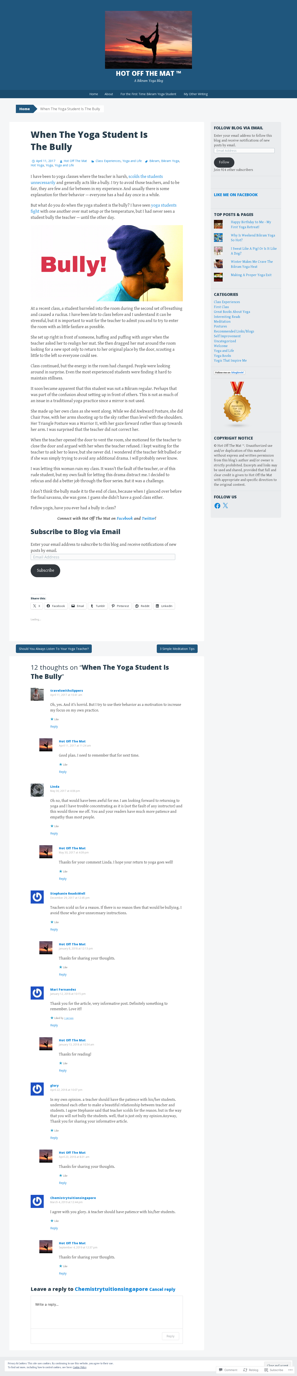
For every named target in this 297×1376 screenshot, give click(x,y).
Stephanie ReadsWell (67, 893)
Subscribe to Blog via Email (75, 531)
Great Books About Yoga (232, 312)
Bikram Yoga (170, 161)
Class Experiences (108, 161)
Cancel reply (162, 1289)
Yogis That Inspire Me (230, 361)
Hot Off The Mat (75, 161)
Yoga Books (222, 356)
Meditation (222, 322)
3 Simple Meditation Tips (177, 649)
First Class (221, 307)
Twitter (148, 518)
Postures (220, 326)
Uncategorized (225, 341)
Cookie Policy (80, 1367)
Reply (54, 726)
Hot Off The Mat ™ (148, 73)
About (109, 94)
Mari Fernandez (63, 989)
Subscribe (45, 570)
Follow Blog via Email (238, 127)
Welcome (221, 346)
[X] (225, 505)
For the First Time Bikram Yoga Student (148, 94)
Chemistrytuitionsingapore (73, 1198)
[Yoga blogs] (237, 405)
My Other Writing (196, 94)
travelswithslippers (66, 690)
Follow (224, 162)
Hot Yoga (37, 165)
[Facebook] (217, 505)
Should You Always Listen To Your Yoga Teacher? (54, 649)
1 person (68, 1018)
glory (54, 1085)
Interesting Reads (227, 317)
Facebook (125, 518)
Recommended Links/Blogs (234, 331)
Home (93, 94)
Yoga (49, 165)
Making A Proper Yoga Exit (251, 275)
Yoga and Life (132, 161)
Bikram (154, 161)
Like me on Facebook (236, 194)
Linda (54, 786)
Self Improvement (227, 336)
